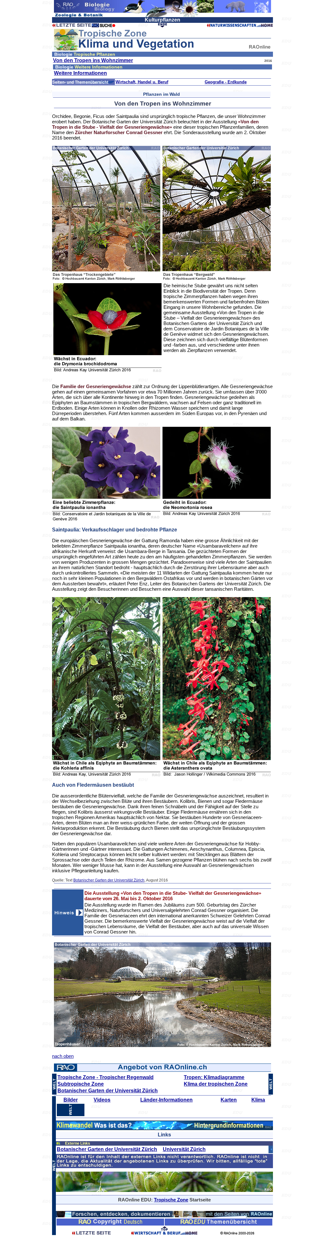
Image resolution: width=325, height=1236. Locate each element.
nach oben (63, 1056)
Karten (229, 1100)
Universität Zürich (184, 1149)
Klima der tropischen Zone (216, 1084)
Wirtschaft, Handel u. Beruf (142, 82)
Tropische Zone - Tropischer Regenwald (105, 1077)
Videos (102, 1100)
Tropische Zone (171, 1199)
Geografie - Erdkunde (226, 82)
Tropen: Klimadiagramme (214, 1077)
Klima (258, 1100)
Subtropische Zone (80, 1084)
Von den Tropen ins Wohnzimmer (93, 60)
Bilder (70, 1100)
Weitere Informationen (80, 73)
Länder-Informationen (166, 1100)
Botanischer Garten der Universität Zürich (108, 880)
